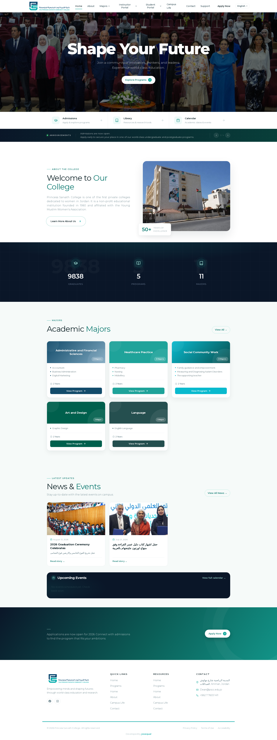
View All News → (217, 493)
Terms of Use (207, 728)
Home (78, 6)
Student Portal (150, 6)
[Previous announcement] (216, 135)
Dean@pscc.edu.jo (211, 689)
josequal (146, 734)
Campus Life (171, 6)
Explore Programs (136, 79)
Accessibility (224, 728)
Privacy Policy (190, 728)
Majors (103, 6)
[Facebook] (50, 701)
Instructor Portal (125, 6)
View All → (221, 329)
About (90, 6)
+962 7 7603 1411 (209, 695)
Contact (190, 6)
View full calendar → (214, 578)
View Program (74, 391)
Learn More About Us (63, 221)
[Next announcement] (227, 135)
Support (205, 6)
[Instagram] (58, 701)
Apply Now (224, 6)
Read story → (57, 561)
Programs (115, 685)
